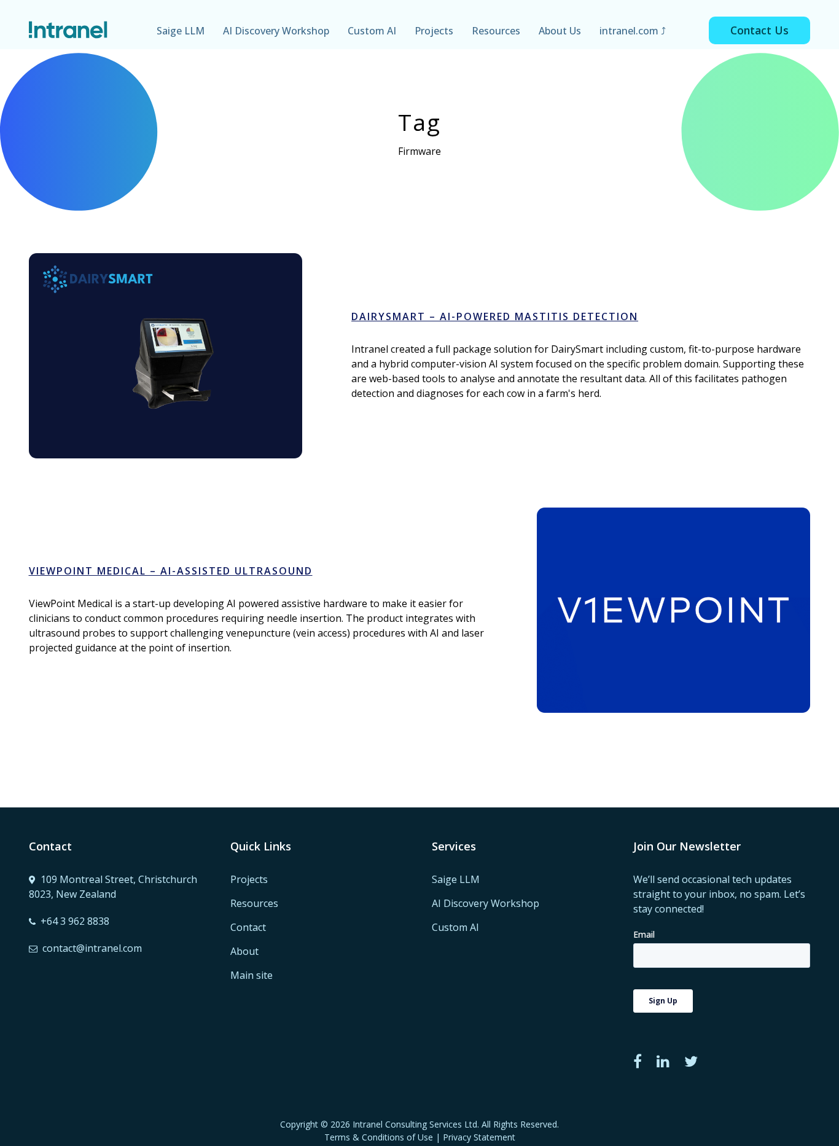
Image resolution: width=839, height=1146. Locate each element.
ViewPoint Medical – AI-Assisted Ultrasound (171, 571)
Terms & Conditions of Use (378, 1137)
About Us (560, 30)
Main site (251, 975)
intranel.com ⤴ (632, 30)
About (244, 951)
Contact (248, 927)
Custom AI (372, 30)
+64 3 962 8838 (75, 921)
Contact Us (759, 30)
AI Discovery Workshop (276, 30)
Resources (496, 30)
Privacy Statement (479, 1137)
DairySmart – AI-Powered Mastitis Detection (165, 339)
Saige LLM (181, 30)
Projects (434, 30)
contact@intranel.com (92, 948)
